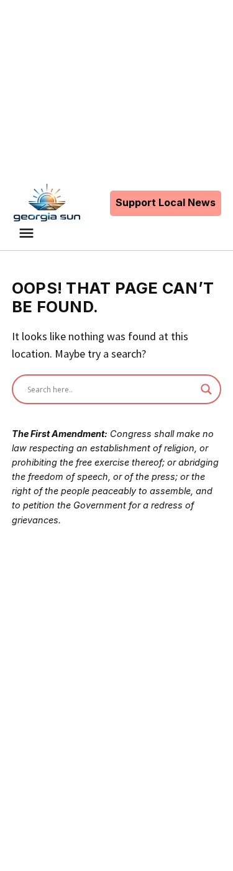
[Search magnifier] (206, 389)
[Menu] (28, 233)
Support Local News (166, 202)
